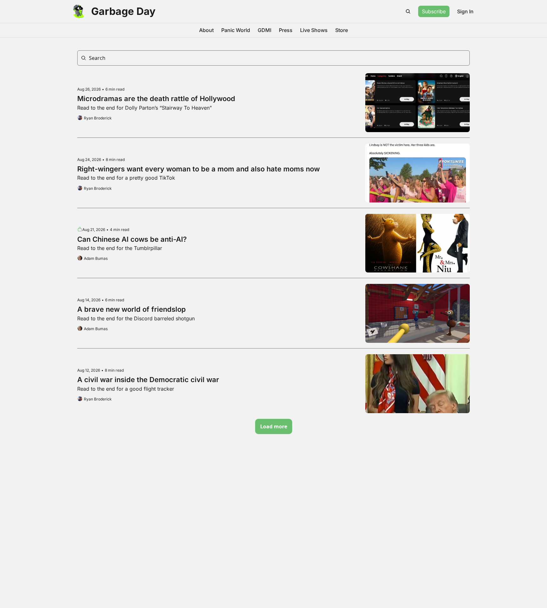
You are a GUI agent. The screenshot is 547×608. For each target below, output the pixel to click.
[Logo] (78, 11)
